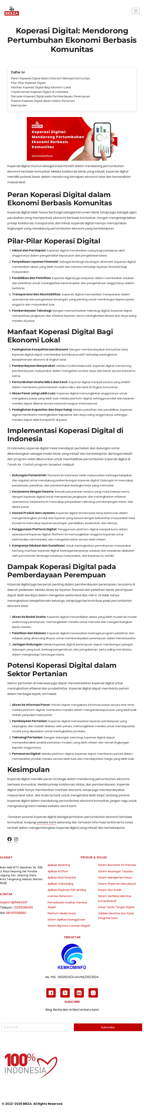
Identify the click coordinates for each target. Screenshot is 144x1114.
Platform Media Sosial (62, 913)
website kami (46, 822)
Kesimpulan (19, 105)
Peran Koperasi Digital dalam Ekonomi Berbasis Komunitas (50, 78)
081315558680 (16, 913)
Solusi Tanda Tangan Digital (116, 907)
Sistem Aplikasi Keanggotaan (66, 919)
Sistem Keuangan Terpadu (115, 871)
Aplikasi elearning (59, 865)
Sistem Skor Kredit (110, 890)
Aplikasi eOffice (58, 871)
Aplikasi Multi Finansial (62, 877)
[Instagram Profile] (16, 839)
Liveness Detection (60, 896)
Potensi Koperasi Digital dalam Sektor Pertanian (43, 101)
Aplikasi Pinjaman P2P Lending (67, 890)
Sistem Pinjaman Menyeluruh (117, 884)
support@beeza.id (13, 902)
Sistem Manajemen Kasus (115, 877)
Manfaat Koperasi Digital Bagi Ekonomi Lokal (41, 87)
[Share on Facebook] (9, 839)
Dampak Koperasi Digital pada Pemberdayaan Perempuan (50, 96)
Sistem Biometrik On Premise (117, 865)
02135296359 (23, 907)
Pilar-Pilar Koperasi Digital (28, 83)
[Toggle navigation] (136, 11)
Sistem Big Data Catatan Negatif (69, 926)
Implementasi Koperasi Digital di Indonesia (39, 92)
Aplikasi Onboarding (60, 884)
